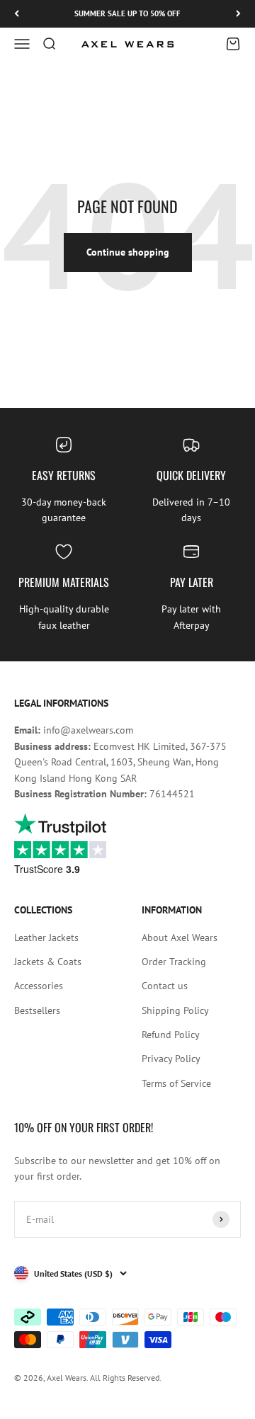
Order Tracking (174, 961)
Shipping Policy (175, 1010)
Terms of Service (176, 1083)
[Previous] (16, 14)
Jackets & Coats (47, 961)
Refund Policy (171, 1034)
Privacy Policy (171, 1058)
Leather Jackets (46, 937)
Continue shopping (127, 252)
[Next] (238, 14)
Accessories (38, 985)
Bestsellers (37, 1010)
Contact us (165, 985)
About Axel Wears (179, 937)
